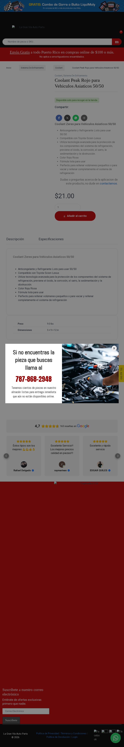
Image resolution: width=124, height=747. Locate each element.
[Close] (114, 348)
